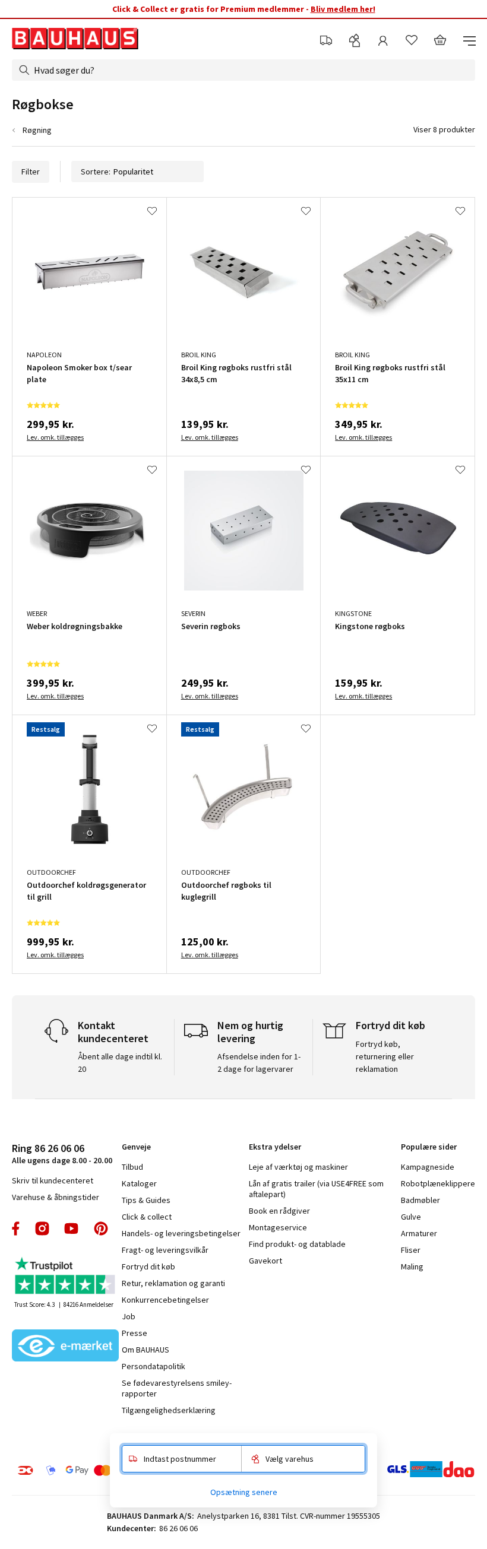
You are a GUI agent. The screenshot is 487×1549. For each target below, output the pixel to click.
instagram (42, 1228)
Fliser (410, 1250)
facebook (16, 1228)
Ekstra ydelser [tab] (275, 1146)
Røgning (37, 130)
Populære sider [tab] (429, 1146)
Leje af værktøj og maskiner (298, 1166)
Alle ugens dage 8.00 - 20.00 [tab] (62, 1153)
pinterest (101, 1228)
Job (128, 1316)
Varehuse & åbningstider (55, 1197)
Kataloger (139, 1183)
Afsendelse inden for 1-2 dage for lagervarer (259, 1062)
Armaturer (419, 1233)
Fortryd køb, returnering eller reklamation (385, 1056)
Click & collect (147, 1216)
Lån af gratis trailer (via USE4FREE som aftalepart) (316, 1188)
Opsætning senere (243, 1492)
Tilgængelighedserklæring (169, 1410)
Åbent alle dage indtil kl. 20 (120, 1062)
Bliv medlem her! (343, 9)
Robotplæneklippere (438, 1183)
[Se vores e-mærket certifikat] (65, 1346)
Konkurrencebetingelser (165, 1299)
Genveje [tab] (136, 1146)
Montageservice (278, 1227)
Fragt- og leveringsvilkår (165, 1250)
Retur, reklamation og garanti (173, 1283)
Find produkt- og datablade (297, 1244)
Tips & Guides (146, 1200)
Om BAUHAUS (145, 1349)
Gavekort (265, 1260)
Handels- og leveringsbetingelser (181, 1233)
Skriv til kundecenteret (52, 1180)
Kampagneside (427, 1166)
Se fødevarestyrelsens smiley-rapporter (177, 1388)
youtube (71, 1228)
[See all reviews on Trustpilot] (65, 1277)
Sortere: (95, 171)
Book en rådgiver (279, 1210)
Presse (134, 1333)
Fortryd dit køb (148, 1266)
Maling (412, 1266)
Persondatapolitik (153, 1366)
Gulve (411, 1216)
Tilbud (132, 1166)
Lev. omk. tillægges (55, 437)
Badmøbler (420, 1200)
